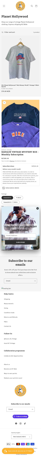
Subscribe (20, 242)
